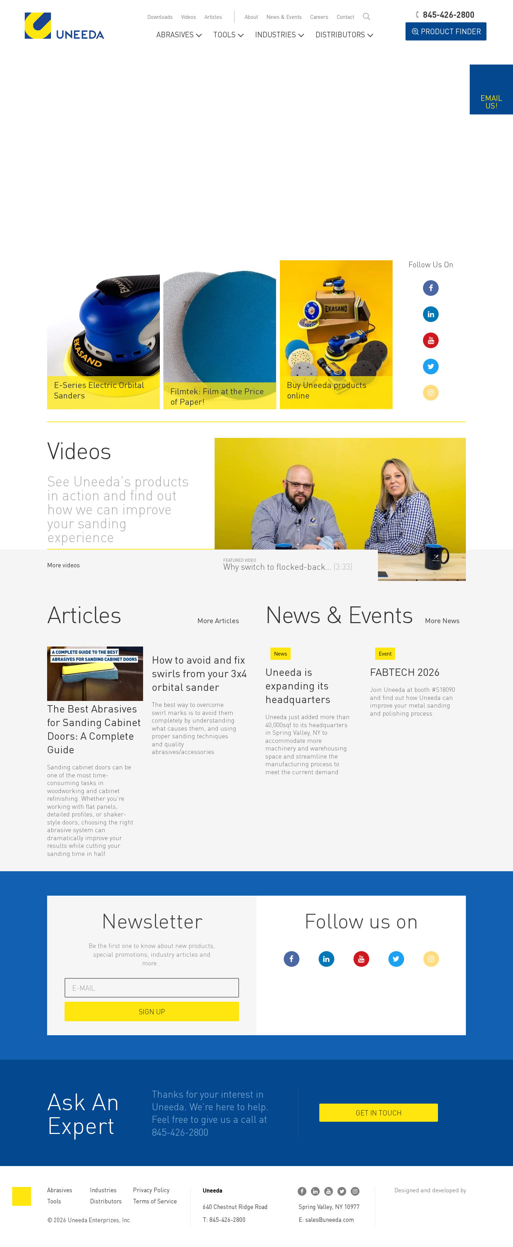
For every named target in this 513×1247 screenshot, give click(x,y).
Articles (213, 16)
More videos (63, 565)
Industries (275, 35)
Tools (224, 35)
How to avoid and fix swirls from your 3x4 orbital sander (199, 673)
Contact (345, 16)
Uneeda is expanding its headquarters (297, 685)
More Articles (218, 620)
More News (442, 620)
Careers (319, 16)
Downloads (160, 16)
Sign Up (152, 1011)
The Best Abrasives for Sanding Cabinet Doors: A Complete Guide (94, 729)
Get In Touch (379, 1112)
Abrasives (175, 35)
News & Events (284, 16)
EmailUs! (491, 101)
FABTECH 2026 (405, 671)
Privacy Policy (151, 1190)
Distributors (340, 35)
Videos (188, 16)
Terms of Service (155, 1201)
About (251, 16)
